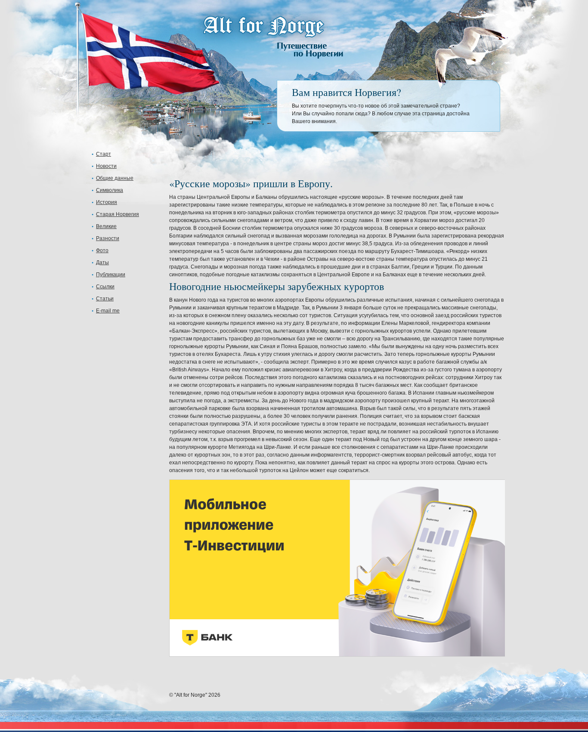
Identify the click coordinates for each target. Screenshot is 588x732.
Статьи (105, 299)
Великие (106, 226)
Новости (106, 166)
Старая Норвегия (117, 214)
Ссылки (105, 287)
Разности (107, 238)
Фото (102, 250)
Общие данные (114, 178)
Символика (109, 190)
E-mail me (108, 311)
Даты (102, 262)
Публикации (110, 275)
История (106, 202)
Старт (103, 154)
